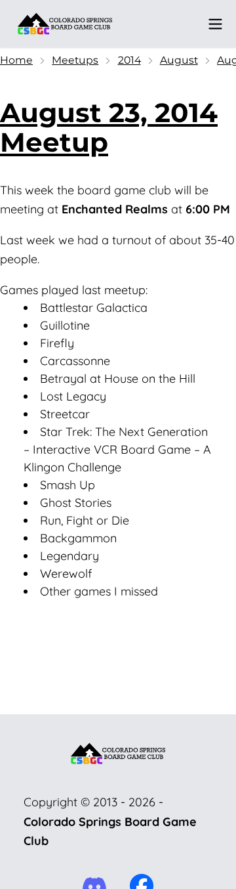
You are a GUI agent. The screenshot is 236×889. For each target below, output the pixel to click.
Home (16, 60)
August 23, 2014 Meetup (109, 127)
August (179, 60)
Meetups (75, 60)
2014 (129, 60)
